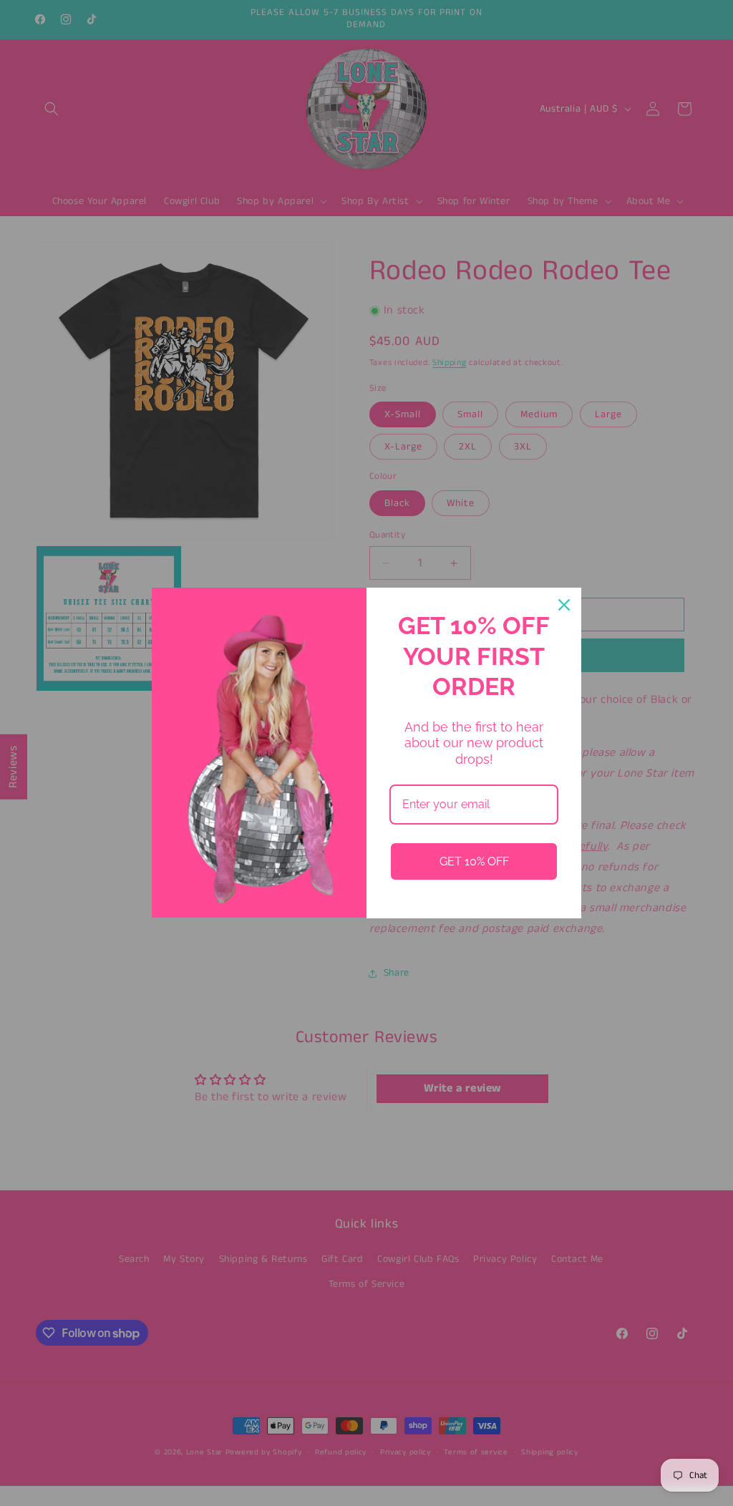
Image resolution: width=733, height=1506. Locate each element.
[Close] (564, 605)
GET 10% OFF (474, 861)
